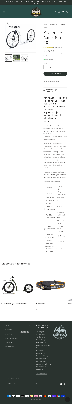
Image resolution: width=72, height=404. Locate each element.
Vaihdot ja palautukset (11, 338)
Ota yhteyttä (25, 332)
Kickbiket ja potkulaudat (14, 304)
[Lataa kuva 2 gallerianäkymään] (16, 58)
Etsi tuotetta (8, 330)
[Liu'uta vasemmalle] (32, 310)
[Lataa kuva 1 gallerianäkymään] (8, 58)
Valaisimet (40, 304)
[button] (4, 12)
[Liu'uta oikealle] (40, 310)
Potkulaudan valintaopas (51, 81)
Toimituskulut (55, 54)
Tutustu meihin (41, 373)
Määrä (45, 63)
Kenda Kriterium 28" (60, 226)
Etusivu (46, 24)
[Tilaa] (36, 384)
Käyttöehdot (8, 342)
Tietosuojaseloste (10, 347)
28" (58, 206)
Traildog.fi (38, 399)
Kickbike (53, 24)
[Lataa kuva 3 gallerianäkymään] (24, 58)
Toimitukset (8, 334)
